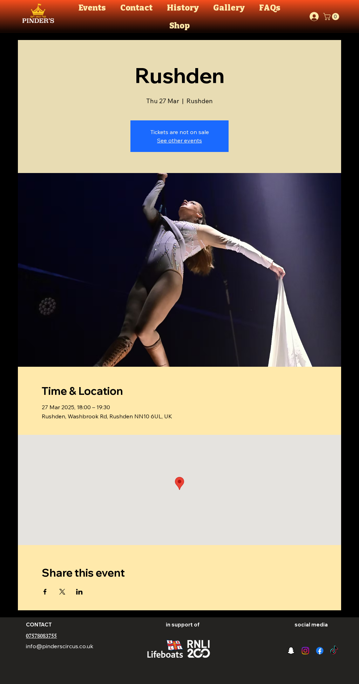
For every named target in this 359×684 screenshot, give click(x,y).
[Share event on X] (62, 592)
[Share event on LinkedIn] (79, 592)
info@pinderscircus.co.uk (59, 646)
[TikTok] (334, 651)
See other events (179, 140)
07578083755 (41, 637)
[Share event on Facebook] (45, 592)
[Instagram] (305, 651)
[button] (332, 16)
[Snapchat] (291, 651)
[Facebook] (320, 651)
